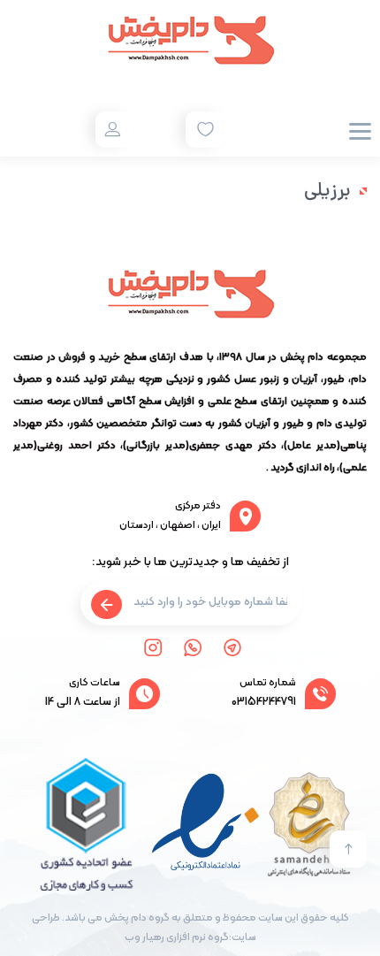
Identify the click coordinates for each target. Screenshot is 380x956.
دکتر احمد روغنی (76, 446)
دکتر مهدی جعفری (233, 446)
